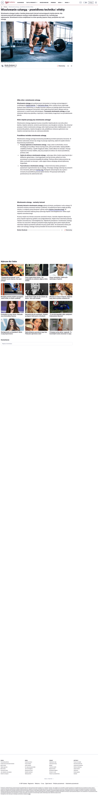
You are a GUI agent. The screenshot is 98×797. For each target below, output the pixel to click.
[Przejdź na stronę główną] (2, 3)
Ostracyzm (76, 770)
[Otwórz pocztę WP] (80, 2)
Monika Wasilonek (10, 65)
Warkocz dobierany (78, 767)
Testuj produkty (31, 2)
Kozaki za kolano (28, 762)
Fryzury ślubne (28, 763)
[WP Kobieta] (11, 2)
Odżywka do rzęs (52, 762)
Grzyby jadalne (77, 772)
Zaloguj (91, 2)
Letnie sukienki (28, 765)
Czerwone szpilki (52, 767)
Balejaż (50, 765)
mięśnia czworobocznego (56, 209)
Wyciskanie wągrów (53, 770)
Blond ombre (3, 765)
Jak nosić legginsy (29, 768)
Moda (59, 2)
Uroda (66, 2)
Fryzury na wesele (77, 762)
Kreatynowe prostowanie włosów (7, 763)
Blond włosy (3, 768)
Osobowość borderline (78, 765)
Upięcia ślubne (77, 768)
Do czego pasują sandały (30, 767)
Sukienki (75, 773)
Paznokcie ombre (4, 770)
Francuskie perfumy (5, 762)
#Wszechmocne (44, 2)
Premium (53, 2)
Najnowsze (20, 2)
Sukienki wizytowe (28, 772)
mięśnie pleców (30, 105)
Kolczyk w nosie (52, 772)
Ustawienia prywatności (71, 783)
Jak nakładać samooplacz (6, 772)
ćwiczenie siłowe (43, 105)
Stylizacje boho (28, 773)
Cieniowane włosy (53, 763)
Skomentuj (62, 66)
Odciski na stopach (4, 773)
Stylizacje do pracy (29, 770)
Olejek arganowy (4, 767)
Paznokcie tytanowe (78, 763)
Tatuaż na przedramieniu (54, 773)
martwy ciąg (39, 170)
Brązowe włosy (52, 768)
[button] (85, 2)
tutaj (29, 793)
